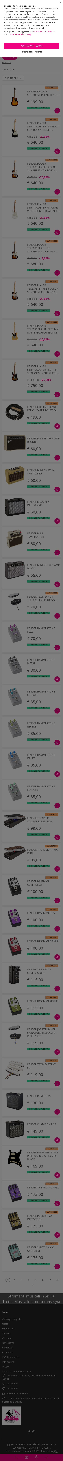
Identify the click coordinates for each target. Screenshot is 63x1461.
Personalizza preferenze (31, 52)
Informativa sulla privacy (20, 34)
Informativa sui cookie (42, 31)
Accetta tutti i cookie (31, 46)
